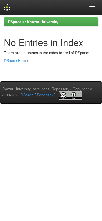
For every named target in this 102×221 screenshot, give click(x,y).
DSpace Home (16, 60)
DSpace (27, 94)
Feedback (45, 94)
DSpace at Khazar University (33, 21)
